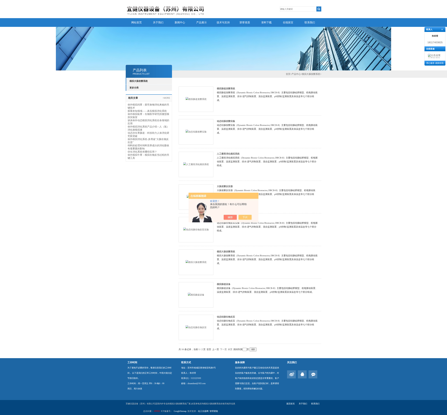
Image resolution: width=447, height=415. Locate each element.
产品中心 (296, 74)
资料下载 (266, 22)
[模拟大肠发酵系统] (196, 262)
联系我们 (310, 22)
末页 (230, 349)
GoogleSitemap (180, 411)
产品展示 (201, 22)
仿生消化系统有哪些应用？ (142, 151)
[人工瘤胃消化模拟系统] (196, 164)
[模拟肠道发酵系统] (196, 99)
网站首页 (136, 22)
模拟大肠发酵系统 (139, 81)
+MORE (166, 98)
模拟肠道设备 (223, 284)
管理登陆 (214, 411)
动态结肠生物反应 (226, 316)
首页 (288, 74)
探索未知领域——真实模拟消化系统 (147, 111)
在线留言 (288, 22)
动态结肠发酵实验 (226, 121)
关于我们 (158, 22)
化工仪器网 (203, 411)
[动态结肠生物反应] (196, 327)
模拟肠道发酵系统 (226, 88)
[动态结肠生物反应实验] (196, 229)
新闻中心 (180, 22)
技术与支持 (223, 22)
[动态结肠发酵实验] (196, 131)
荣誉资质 (245, 22)
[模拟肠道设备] (196, 294)
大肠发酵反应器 (225, 186)
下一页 (223, 349)
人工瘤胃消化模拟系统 (228, 153)
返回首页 (290, 403)
